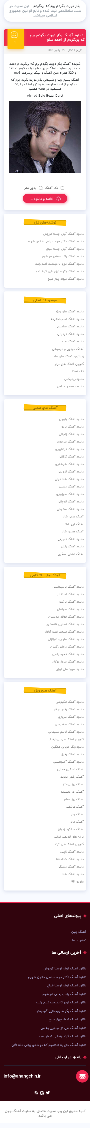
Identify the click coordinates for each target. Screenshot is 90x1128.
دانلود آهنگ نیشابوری (69, 449)
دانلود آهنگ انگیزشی (70, 702)
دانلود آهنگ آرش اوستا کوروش (63, 234)
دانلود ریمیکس (74, 379)
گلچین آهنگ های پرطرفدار (66, 739)
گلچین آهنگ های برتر (69, 364)
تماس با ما (79, 940)
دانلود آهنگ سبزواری (70, 494)
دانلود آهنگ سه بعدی (69, 724)
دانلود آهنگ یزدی (72, 427)
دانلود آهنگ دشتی (71, 487)
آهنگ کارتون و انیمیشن (68, 349)
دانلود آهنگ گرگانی (71, 457)
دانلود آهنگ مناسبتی (70, 327)
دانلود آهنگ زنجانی (71, 434)
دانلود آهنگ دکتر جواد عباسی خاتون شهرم (56, 241)
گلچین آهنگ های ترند (69, 844)
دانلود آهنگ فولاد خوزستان (66, 617)
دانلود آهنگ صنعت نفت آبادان (64, 632)
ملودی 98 (77, 882)
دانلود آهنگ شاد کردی (69, 479)
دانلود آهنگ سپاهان (70, 609)
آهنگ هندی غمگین (71, 554)
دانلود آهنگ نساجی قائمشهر (65, 624)
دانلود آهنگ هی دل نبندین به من (63, 1028)
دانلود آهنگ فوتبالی (70, 334)
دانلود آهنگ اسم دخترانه (67, 319)
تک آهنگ (51, 188)
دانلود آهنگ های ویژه (70, 312)
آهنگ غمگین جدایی (70, 769)
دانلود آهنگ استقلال (70, 594)
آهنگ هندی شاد (73, 532)
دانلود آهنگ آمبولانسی (68, 762)
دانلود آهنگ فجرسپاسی (68, 654)
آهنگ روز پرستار (73, 784)
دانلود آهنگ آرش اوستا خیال (65, 249)
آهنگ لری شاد (74, 524)
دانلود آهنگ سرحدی (70, 442)
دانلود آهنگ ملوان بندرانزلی (66, 639)
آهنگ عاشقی (75, 807)
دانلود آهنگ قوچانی (71, 502)
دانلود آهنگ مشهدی (70, 509)
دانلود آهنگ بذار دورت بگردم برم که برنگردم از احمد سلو (57, 37)
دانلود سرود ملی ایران (70, 669)
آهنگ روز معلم (74, 799)
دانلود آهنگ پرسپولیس (68, 587)
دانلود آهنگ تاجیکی (71, 539)
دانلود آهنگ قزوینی (71, 472)
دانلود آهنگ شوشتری (69, 464)
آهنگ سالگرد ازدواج (71, 829)
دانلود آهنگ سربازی (71, 717)
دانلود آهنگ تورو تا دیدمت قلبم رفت (59, 264)
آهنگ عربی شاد (73, 517)
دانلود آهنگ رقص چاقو (69, 709)
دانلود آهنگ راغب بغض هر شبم (63, 256)
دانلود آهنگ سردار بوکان (68, 662)
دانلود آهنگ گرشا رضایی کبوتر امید (62, 1036)
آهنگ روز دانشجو (72, 792)
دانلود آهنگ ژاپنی (72, 852)
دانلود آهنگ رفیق (72, 754)
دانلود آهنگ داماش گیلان (67, 647)
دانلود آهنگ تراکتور (71, 602)
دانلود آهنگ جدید (72, 342)
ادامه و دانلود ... (41, 199)
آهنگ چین (78, 932)
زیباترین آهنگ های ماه (69, 357)
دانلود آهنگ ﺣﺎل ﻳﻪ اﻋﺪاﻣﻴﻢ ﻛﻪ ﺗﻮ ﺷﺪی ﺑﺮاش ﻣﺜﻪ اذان (49, 1045)
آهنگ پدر (77, 814)
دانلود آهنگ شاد (73, 874)
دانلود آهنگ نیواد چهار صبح (66, 279)
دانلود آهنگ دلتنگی (71, 867)
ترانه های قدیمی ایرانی (69, 837)
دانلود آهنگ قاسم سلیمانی (66, 732)
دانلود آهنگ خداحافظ (70, 859)
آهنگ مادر (77, 822)
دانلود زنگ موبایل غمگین (67, 747)
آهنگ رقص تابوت (72, 777)
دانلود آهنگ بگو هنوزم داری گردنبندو (60, 271)
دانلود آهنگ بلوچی (71, 419)
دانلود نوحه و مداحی (70, 387)
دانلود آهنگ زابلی (72, 547)
